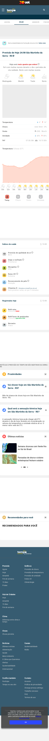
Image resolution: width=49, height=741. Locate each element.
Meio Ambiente (8, 656)
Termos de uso (30, 697)
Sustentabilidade (8, 666)
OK (26, 722)
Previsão (6, 566)
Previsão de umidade (32, 576)
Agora (7, 22)
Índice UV (28, 579)
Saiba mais (42, 43)
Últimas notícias (8, 646)
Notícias (5, 643)
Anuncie (27, 681)
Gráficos (28, 566)
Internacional (7, 669)
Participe (5, 681)
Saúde (4, 653)
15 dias (5, 582)
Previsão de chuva (31, 569)
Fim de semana (8, 579)
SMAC (17, 311)
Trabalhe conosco (31, 691)
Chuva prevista (8, 634)
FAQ (26, 694)
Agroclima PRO (20, 318)
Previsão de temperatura (34, 572)
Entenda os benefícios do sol (28, 288)
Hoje (21, 22)
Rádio (26, 650)
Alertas (5, 662)
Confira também (9, 678)
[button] (21, 467)
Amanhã (35, 22)
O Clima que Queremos (11, 659)
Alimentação (7, 650)
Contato (27, 678)
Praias (4, 585)
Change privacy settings (33, 688)
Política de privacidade (33, 684)
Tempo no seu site (9, 684)
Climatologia (29, 582)
